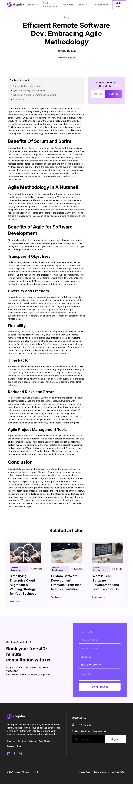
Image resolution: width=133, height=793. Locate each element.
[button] (33, 5)
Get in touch (119, 5)
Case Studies (45, 741)
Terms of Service (101, 772)
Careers (10, 746)
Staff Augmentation (50, 5)
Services (22, 741)
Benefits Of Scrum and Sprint (27, 86)
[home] (16, 4)
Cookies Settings (119, 772)
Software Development (66, 58)
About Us (11, 741)
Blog (19, 746)
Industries (68, 4)
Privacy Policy (85, 772)
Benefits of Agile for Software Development (34, 95)
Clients (32, 741)
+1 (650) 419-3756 (83, 725)
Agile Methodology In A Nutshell (29, 90)
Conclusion (18, 99)
